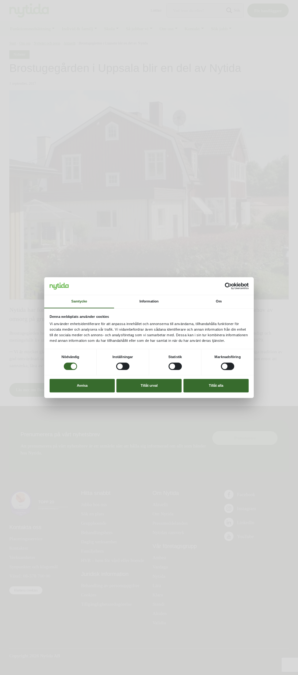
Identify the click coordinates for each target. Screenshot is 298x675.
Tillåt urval (149, 386)
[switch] (122, 366)
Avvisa (82, 386)
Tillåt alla (216, 386)
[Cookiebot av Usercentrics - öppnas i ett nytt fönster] (228, 285)
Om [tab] (219, 301)
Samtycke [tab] (79, 301)
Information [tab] (149, 301)
